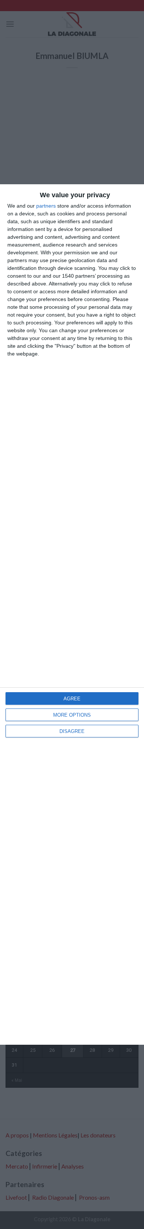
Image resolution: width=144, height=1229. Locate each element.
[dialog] (72, 614)
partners (46, 205)
